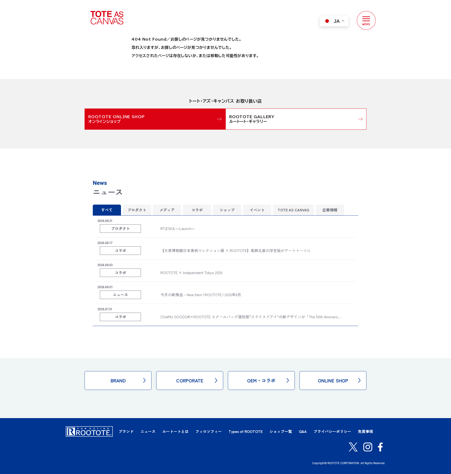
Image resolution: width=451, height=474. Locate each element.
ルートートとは (175, 431)
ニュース (148, 431)
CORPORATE (189, 380)
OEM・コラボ (261, 380)
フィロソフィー (208, 431)
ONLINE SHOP (333, 380)
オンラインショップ (104, 121)
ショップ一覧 (280, 431)
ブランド (126, 431)
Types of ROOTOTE (246, 431)
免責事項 (365, 431)
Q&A (303, 431)
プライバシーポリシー (332, 431)
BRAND (118, 380)
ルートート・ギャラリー (248, 121)
